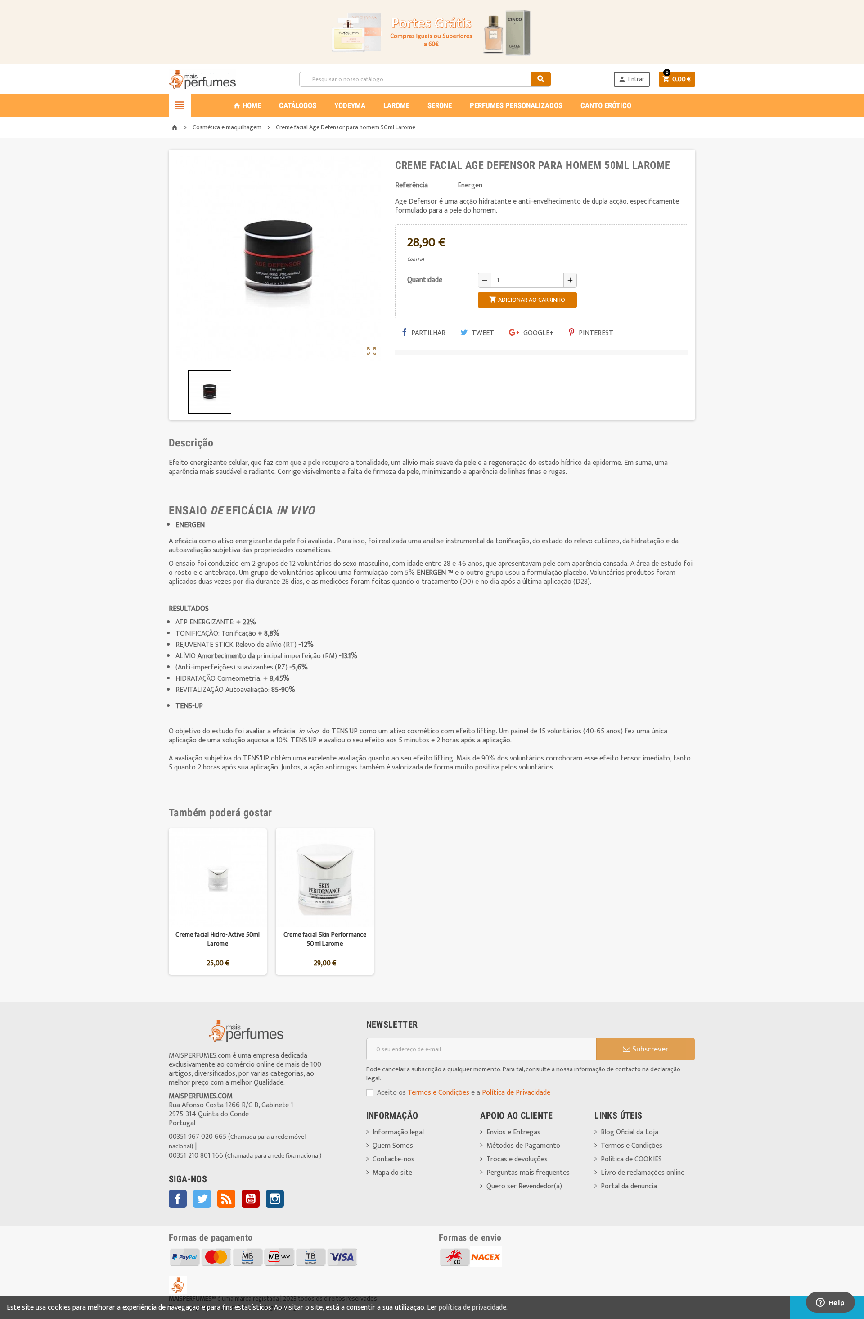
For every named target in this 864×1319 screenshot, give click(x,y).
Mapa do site (392, 1173)
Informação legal (398, 1132)
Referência (411, 185)
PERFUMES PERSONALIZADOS (516, 105)
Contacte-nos (393, 1159)
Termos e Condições (438, 1093)
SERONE (440, 105)
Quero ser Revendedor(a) (524, 1186)
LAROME (396, 105)
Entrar (631, 79)
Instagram (275, 1199)
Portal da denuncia (629, 1186)
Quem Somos (393, 1146)
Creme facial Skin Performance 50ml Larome (325, 939)
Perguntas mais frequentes (528, 1173)
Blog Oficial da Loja (629, 1132)
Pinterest (595, 333)
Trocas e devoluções (517, 1159)
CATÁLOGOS (297, 105)
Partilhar (428, 333)
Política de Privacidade (516, 1093)
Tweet (482, 333)
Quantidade (424, 280)
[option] (217, 901)
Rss (226, 1199)
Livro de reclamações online (642, 1173)
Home (247, 105)
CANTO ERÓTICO (605, 105)
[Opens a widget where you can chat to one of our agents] (830, 1303)
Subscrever (649, 1049)
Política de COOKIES (631, 1159)
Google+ (538, 333)
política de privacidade (472, 1307)
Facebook (178, 1199)
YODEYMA (349, 105)
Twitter (202, 1199)
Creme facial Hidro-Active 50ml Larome (218, 939)
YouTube (251, 1199)
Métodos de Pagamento (523, 1146)
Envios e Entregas (513, 1132)
